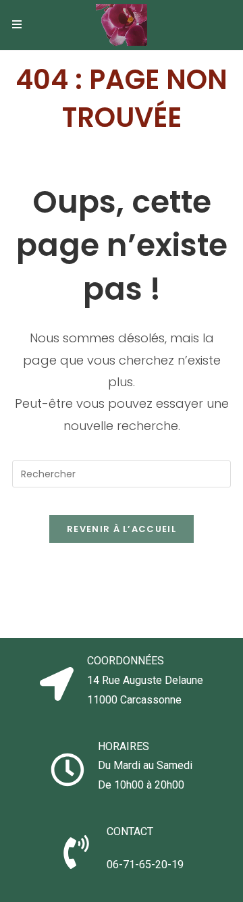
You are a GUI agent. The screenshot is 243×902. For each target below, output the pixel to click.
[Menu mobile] (17, 24)
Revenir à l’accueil (121, 529)
